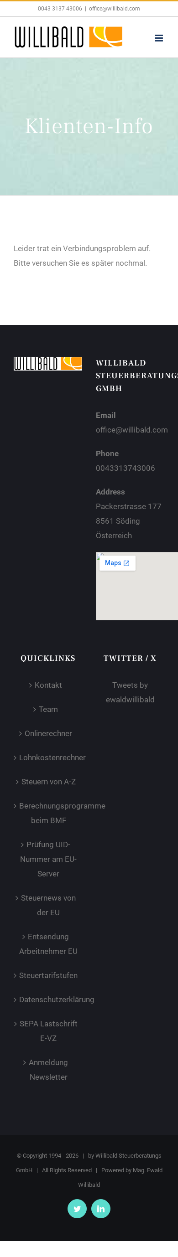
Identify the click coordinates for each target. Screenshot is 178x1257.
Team (48, 709)
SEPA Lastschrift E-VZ (49, 1031)
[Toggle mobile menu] (159, 38)
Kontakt (48, 685)
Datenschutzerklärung (48, 999)
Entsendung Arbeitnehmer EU (48, 944)
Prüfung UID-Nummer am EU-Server (48, 859)
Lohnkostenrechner (48, 757)
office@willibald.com (114, 8)
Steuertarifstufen (48, 975)
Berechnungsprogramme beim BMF (48, 813)
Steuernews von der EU (48, 905)
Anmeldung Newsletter (48, 1070)
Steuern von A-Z (48, 781)
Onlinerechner (48, 733)
